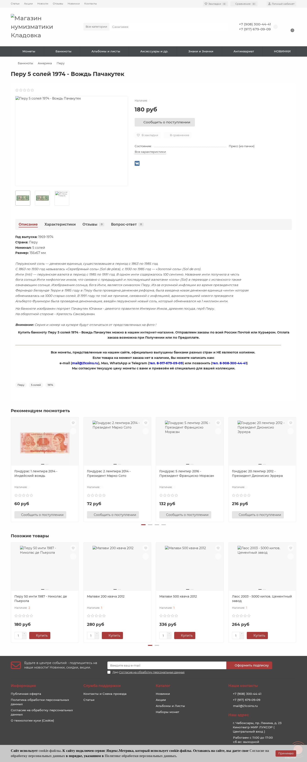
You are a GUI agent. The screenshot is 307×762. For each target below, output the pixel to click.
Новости (42, 3)
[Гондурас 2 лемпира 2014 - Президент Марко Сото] (117, 443)
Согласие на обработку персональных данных (42, 712)
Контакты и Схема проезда (105, 693)
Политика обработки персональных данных (40, 702)
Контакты (90, 3)
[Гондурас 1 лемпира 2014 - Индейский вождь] (44, 443)
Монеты (28, 51)
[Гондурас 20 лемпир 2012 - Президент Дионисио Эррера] (262, 443)
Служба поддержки (102, 686)
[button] (143, 524)
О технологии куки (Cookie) (32, 720)
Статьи (15, 3)
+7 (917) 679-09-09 (255, 29)
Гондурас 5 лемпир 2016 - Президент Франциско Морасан (186, 473)
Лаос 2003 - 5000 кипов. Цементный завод (262, 598)
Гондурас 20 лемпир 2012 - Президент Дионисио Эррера (257, 473)
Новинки (74, 3)
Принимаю (286, 753)
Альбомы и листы (105, 51)
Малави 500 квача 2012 (178, 596)
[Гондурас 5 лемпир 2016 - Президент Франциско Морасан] (189, 443)
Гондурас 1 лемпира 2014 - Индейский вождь (35, 473)
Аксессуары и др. (154, 51)
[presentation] (11, 469)
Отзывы (58, 3)
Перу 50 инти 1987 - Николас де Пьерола (40, 598)
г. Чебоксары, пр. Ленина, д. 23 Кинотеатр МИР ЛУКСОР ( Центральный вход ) (257, 727)
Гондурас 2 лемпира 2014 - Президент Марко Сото (109, 473)
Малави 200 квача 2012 (106, 596)
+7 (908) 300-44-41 (255, 24)
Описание (28, 224)
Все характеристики (150, 151)
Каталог (163, 686)
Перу (61, 63)
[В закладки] (73, 423)
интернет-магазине (157, 332)
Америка (45, 63)
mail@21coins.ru (245, 706)
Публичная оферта (26, 693)
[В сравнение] (73, 431)
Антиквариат (244, 51)
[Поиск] (222, 26)
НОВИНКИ (282, 51)
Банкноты (63, 51)
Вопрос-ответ (126, 224)
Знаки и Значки (200, 51)
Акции (28, 3)
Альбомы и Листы (170, 706)
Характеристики (60, 224)
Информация (23, 686)
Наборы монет (167, 712)
